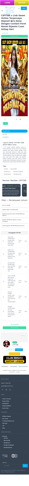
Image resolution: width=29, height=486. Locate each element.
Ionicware (4, 436)
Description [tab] (6, 131)
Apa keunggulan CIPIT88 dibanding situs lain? (13, 225)
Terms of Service (6, 398)
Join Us (4, 462)
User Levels (5, 418)
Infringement (5, 403)
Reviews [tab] (5, 134)
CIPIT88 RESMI (7, 174)
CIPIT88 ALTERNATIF (18, 171)
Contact (19, 349)
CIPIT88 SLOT (7, 171)
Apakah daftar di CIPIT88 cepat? (10, 209)
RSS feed (4, 423)
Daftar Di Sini (14, 36)
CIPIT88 (4, 147)
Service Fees (5, 408)
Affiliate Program (6, 416)
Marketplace (4, 366)
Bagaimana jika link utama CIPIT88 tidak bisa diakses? (13, 214)
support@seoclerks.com (7, 386)
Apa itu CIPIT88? (6, 205)
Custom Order (14, 353)
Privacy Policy (5, 401)
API (3, 425)
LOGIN (7, 3)
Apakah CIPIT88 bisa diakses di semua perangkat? (11, 220)
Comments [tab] (6, 137)
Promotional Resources (8, 421)
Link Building (13, 366)
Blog (3, 428)
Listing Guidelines (6, 405)
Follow (10, 349)
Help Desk (8, 383)
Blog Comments (23, 366)
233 (5, 123)
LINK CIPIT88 (13, 169)
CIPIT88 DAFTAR (17, 174)
